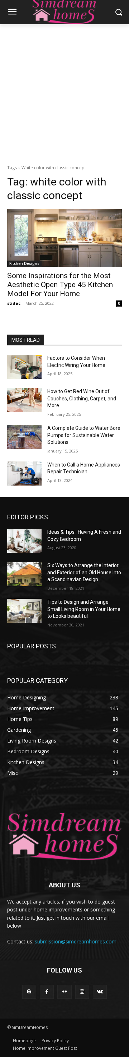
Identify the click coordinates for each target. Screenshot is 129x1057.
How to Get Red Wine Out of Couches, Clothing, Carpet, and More (81, 398)
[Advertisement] (64, 92)
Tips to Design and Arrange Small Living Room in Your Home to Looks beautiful (83, 609)
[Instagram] (82, 992)
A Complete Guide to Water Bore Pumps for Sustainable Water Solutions (83, 435)
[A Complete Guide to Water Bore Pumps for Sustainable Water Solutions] (24, 437)
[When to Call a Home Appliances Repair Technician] (24, 473)
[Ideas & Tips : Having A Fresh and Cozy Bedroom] (24, 541)
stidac (13, 303)
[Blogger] (29, 992)
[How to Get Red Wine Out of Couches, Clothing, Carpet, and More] (24, 400)
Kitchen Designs (24, 263)
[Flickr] (64, 992)
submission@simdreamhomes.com (75, 941)
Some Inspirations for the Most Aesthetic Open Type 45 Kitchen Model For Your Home (60, 284)
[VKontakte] (100, 992)
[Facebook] (47, 992)
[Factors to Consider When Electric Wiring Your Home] (24, 367)
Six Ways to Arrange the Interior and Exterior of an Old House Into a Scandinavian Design (84, 572)
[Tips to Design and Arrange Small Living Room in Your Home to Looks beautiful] (24, 611)
